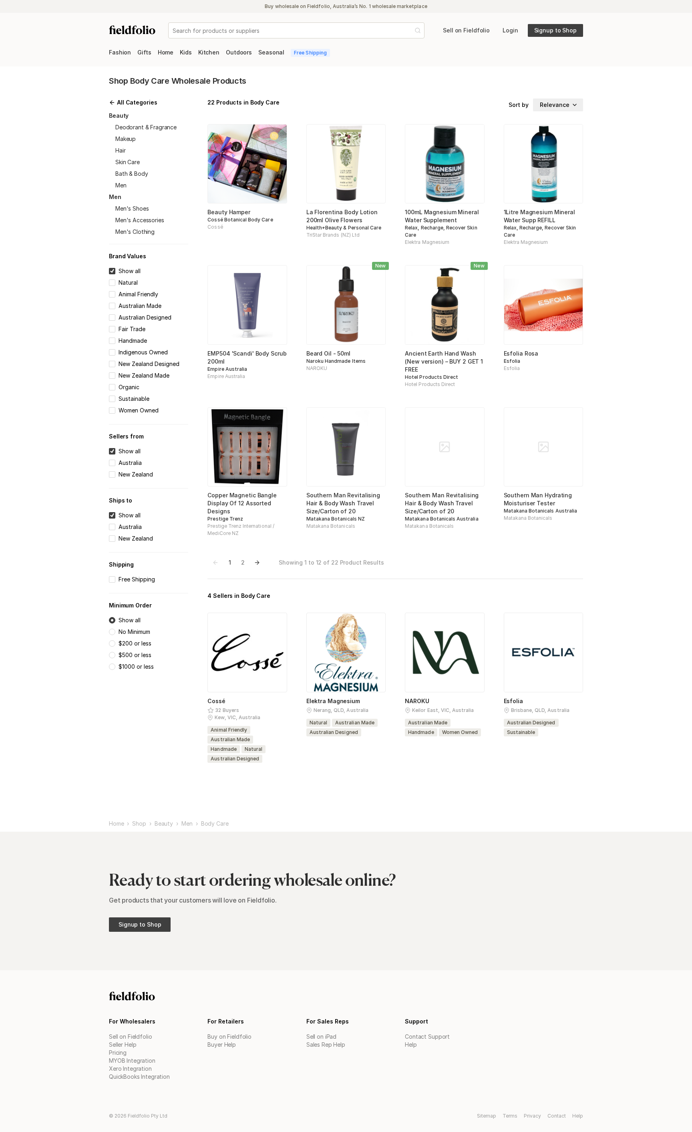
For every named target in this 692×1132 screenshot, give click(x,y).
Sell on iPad (321, 1036)
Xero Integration (130, 1068)
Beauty (164, 823)
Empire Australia (227, 369)
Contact (556, 1116)
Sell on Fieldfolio (130, 1036)
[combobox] (173, 30)
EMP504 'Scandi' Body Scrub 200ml (246, 357)
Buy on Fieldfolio (229, 1036)
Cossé (215, 227)
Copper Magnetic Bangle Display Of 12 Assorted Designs (242, 503)
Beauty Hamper (228, 212)
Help (410, 1044)
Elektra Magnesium (427, 242)
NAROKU (316, 368)
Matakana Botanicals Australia (441, 519)
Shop (139, 823)
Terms (510, 1116)
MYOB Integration (132, 1060)
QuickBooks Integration (139, 1076)
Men (187, 823)
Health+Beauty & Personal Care (343, 228)
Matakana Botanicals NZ (335, 519)
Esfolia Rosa (521, 353)
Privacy (532, 1116)
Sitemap (486, 1116)
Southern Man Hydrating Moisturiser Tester (538, 499)
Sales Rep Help (325, 1044)
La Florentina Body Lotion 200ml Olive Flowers (342, 216)
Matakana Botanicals (330, 526)
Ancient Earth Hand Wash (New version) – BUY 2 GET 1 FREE (444, 361)
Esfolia (512, 361)
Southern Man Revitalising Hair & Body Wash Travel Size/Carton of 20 (343, 503)
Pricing (118, 1052)
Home (116, 823)
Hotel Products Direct (431, 377)
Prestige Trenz (225, 519)
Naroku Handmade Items (336, 361)
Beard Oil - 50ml (328, 353)
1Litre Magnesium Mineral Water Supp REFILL (539, 216)
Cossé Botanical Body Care (240, 220)
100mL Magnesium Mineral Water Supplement (442, 216)
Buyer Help (221, 1044)
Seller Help (122, 1044)
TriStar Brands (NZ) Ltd (333, 235)
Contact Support (427, 1036)
